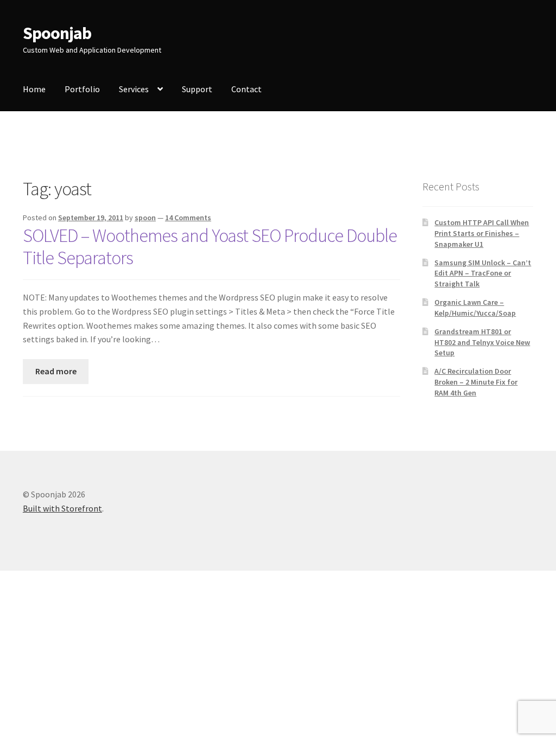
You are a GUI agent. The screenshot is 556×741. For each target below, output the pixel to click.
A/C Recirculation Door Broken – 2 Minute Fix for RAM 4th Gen (475, 382)
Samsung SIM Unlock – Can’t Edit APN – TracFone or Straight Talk (482, 273)
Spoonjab (57, 33)
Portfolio (82, 89)
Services (134, 89)
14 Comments (188, 217)
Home (34, 89)
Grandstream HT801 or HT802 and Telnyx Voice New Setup (482, 342)
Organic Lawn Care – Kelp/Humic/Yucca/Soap (475, 307)
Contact (246, 89)
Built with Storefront (62, 508)
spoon (145, 217)
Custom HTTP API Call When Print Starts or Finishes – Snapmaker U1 (481, 233)
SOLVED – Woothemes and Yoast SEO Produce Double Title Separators (210, 246)
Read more (56, 371)
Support (197, 89)
